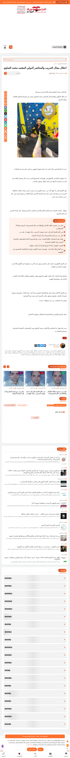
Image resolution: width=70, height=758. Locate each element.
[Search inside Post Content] (5, 92)
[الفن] (35, 647)
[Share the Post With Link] (5, 104)
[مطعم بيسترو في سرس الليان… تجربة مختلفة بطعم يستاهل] (64, 516)
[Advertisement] (35, 30)
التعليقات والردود (9, 405)
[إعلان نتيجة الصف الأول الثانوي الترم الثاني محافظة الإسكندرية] (64, 484)
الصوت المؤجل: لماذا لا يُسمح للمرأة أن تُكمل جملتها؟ (46, 245)
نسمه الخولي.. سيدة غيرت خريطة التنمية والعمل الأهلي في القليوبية (38, 547)
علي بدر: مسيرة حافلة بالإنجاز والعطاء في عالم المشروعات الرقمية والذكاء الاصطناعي (39, 227)
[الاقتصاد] (35, 639)
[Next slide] (4, 366)
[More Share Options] (5, 140)
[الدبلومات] (35, 655)
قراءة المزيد (29, 744)
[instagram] (3, 746)
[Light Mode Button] (67, 745)
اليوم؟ (4, 45)
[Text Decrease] (5, 101)
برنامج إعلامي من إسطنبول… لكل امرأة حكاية (40, 2)
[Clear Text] (5, 73)
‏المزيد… (35, 417)
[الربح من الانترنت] (35, 624)
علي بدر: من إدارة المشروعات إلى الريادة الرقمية (47, 235)
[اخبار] (35, 593)
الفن (55, 63)
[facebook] (44, 345)
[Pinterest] (5, 119)
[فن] (35, 716)
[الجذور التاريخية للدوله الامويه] (64, 527)
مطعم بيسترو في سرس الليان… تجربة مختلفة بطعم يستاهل (40, 514)
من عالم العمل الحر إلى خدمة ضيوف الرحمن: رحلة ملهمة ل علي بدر (41, 232)
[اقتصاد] (35, 609)
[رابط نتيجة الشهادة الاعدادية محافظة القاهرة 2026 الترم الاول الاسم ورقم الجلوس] (64, 494)
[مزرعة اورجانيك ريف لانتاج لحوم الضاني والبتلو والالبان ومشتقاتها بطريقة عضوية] (64, 538)
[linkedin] (38, 345)
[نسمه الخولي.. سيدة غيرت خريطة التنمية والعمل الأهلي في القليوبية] (64, 549)
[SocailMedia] (35, 578)
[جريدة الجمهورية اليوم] (35, 9)
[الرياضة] (35, 632)
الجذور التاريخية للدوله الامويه (50, 525)
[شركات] (35, 708)
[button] (5, 107)
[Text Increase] (5, 95)
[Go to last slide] (8, 366)
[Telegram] (5, 116)
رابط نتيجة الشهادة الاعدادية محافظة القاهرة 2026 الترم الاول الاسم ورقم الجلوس (34, 492)
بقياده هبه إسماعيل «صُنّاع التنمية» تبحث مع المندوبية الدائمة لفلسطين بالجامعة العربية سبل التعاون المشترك (38, 240)
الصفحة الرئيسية (62, 63)
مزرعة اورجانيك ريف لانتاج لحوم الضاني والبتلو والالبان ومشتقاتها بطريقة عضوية (34, 536)
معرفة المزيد (32, 749)
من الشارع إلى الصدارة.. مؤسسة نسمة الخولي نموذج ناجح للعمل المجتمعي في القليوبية (38, 250)
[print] (5, 137)
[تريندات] (35, 662)
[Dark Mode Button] (67, 748)
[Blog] (5, 134)
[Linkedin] (5, 122)
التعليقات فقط (22, 405)
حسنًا (40, 749)
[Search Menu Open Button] (10, 47)
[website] (35, 345)
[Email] (5, 131)
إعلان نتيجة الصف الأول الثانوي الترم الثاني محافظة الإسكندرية (40, 482)
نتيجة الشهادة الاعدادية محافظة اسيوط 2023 (46, 503)
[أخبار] (35, 586)
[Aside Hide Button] (67, 741)
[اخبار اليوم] (35, 601)
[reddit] (5, 128)
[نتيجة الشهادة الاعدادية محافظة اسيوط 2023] (64, 505)
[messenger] (41, 345)
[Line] (5, 125)
